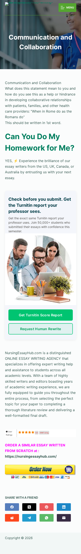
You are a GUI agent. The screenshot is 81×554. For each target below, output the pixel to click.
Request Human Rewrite (40, 329)
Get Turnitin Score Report (40, 315)
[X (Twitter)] (29, 507)
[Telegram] (29, 518)
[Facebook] (12, 507)
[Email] (64, 518)
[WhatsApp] (47, 518)
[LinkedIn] (64, 507)
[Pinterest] (47, 507)
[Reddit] (12, 518)
